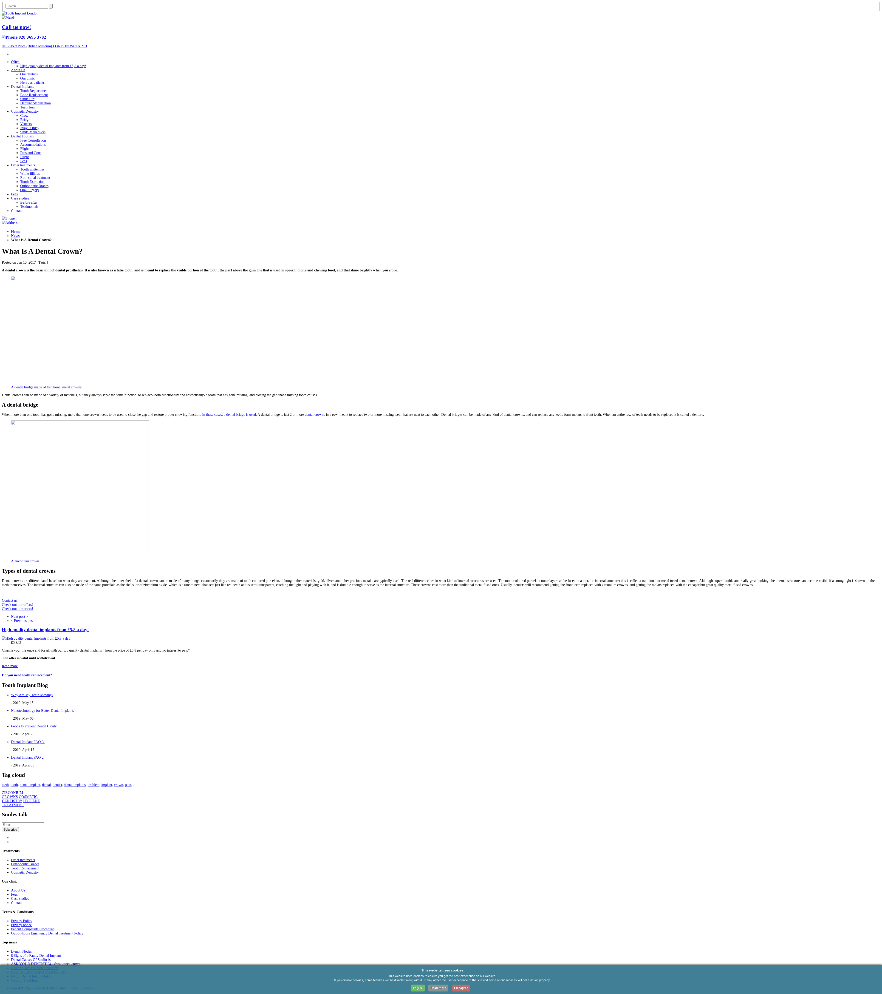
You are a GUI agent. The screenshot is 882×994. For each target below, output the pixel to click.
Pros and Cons (30, 153)
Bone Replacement (34, 95)
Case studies (20, 198)
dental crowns (315, 414)
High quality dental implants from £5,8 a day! (53, 66)
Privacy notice (21, 925)
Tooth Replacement (34, 91)
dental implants (75, 785)
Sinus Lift (27, 99)
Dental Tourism (22, 136)
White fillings (30, 173)
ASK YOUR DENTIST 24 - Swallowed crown (46, 964)
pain (128, 785)
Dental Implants (22, 86)
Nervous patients (32, 82)
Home (15, 232)
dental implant (30, 785)
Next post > (19, 616)
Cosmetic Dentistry (25, 111)
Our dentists (29, 74)
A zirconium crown (25, 561)
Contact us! (10, 600)
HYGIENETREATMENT (21, 803)
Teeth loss (27, 107)
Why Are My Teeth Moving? (32, 695)
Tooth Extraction (32, 182)
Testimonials (29, 206)
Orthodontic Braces (34, 186)
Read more (10, 666)
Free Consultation (33, 140)
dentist (57, 785)
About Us (18, 70)
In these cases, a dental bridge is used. (229, 414)
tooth (14, 785)
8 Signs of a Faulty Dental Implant (36, 955)
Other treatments (23, 165)
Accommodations (33, 144)
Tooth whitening (32, 169)
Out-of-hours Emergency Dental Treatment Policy (47, 933)
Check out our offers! (17, 605)
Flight (24, 149)
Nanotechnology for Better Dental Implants (42, 710)
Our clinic (27, 78)
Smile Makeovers (32, 132)
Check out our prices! (17, 609)
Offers (15, 62)
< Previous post (22, 621)
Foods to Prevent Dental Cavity (34, 726)
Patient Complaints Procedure (32, 929)
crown (118, 785)
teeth (5, 785)
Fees (23, 161)
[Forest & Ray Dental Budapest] (20, 13)
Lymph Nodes (21, 951)
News (15, 236)
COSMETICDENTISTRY (20, 799)
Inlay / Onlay (29, 128)
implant (106, 785)
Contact (16, 211)
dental (46, 785)
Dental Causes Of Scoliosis (31, 960)
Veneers (26, 124)
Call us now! (16, 27)
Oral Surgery (29, 190)
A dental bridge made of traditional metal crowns (46, 387)
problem (93, 785)
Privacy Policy (21, 921)
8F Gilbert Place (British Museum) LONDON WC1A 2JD (44, 46)
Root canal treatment (35, 177)
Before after (28, 202)
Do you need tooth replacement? (27, 675)
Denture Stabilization (35, 103)
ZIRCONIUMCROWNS (12, 795)
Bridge (25, 120)
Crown (25, 115)
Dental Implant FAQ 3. (28, 742)
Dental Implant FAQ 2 (27, 757)
